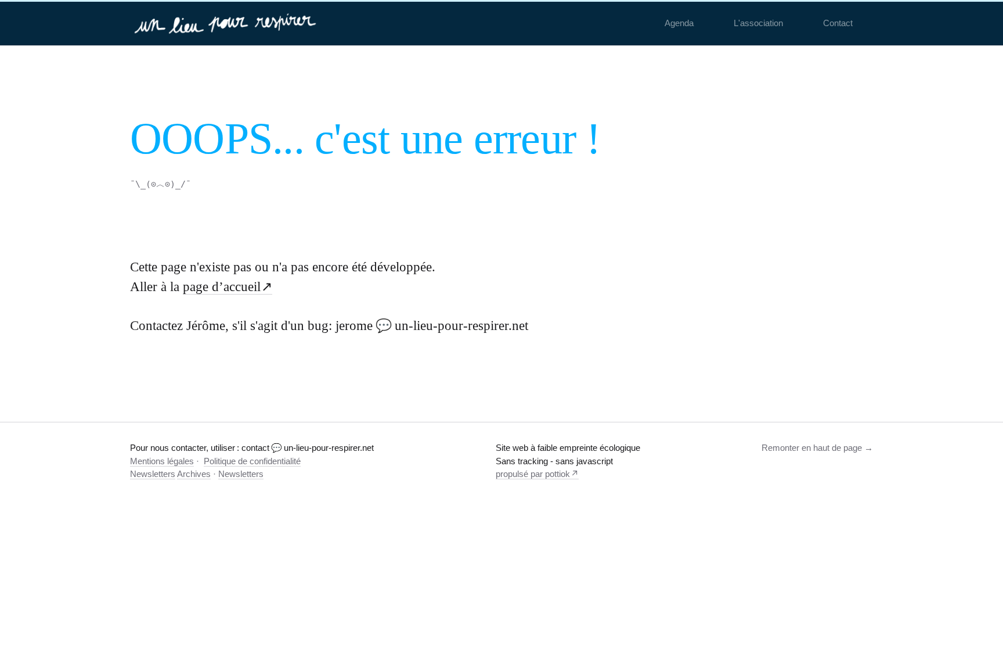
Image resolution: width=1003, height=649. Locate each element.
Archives (194, 474)
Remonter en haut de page (812, 448)
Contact (838, 23)
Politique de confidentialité (252, 461)
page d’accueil (222, 286)
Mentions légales (162, 461)
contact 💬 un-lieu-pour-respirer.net (307, 448)
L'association (758, 23)
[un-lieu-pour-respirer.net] (226, 23)
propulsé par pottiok (533, 474)
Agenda (679, 23)
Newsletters (152, 474)
